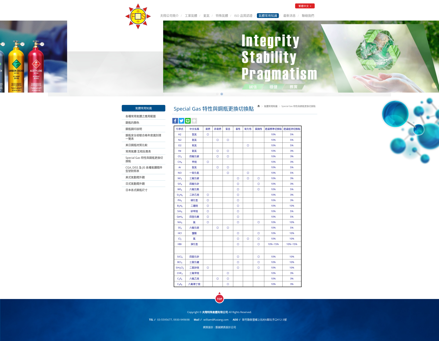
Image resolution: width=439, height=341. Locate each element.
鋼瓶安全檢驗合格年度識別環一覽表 (143, 137)
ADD (235, 319)
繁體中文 (304, 6)
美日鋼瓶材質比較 (136, 145)
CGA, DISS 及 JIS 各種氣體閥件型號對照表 (144, 169)
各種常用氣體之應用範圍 (141, 116)
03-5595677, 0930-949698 (173, 319)
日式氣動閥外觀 (135, 184)
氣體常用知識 (270, 106)
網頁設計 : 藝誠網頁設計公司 (219, 327)
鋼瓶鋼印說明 (134, 129)
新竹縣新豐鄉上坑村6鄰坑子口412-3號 (264, 319)
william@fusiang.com (216, 319)
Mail (196, 319)
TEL (151, 319)
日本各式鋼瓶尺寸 (136, 190)
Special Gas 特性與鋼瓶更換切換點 (144, 159)
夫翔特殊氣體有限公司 (138, 16)
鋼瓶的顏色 (132, 122)
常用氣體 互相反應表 (138, 151)
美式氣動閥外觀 (135, 177)
